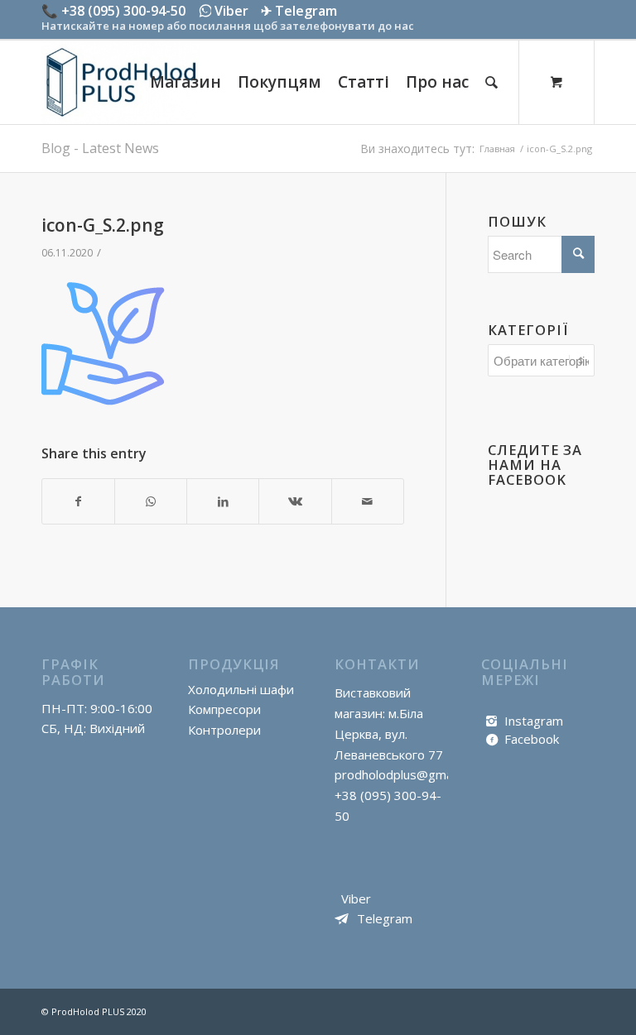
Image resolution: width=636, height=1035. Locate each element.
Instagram (533, 720)
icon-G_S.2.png (102, 225)
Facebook (531, 739)
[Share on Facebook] (78, 502)
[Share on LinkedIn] (222, 502)
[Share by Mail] (367, 502)
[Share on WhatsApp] (150, 502)
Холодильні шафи (241, 689)
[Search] (491, 82)
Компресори (224, 709)
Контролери (224, 729)
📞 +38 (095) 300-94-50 (113, 11)
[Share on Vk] (294, 502)
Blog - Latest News (100, 148)
